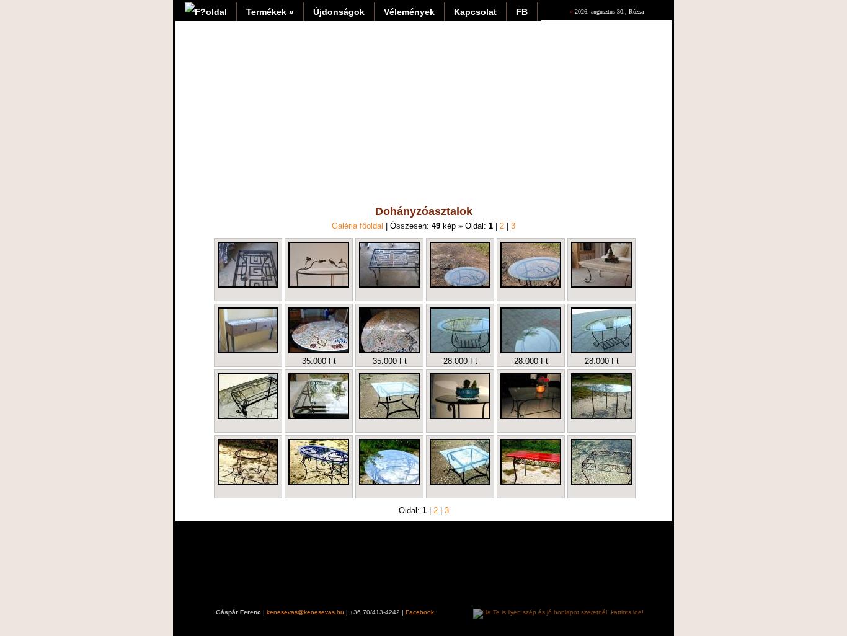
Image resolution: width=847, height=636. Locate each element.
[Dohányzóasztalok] (389, 396)
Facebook (420, 612)
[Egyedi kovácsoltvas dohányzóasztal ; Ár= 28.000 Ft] (530, 330)
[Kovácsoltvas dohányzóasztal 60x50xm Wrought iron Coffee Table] (530, 265)
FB (522, 12)
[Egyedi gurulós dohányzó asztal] (248, 330)
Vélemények (409, 12)
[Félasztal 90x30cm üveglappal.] (318, 265)
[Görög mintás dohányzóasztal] (248, 265)
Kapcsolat (475, 12)
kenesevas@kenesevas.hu (305, 612)
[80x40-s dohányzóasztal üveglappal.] (248, 396)
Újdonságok (339, 12)
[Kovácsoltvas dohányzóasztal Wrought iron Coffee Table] (460, 265)
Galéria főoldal (357, 226)
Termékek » (270, 12)
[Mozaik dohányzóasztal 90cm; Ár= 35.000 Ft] (318, 330)
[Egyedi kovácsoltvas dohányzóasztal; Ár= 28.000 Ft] (460, 330)
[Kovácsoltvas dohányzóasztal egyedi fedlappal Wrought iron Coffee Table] (601, 265)
